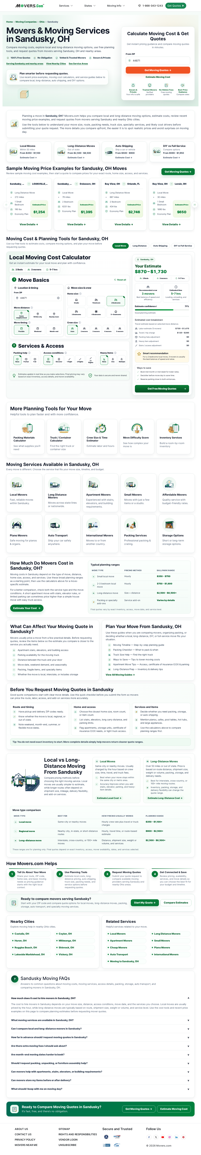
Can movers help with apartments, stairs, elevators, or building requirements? (100, 1071)
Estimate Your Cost (27, 608)
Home (9, 21)
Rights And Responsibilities (78, 1134)
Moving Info (114, 5)
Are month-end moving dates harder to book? (100, 1054)
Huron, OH (21, 940)
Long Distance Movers (167, 933)
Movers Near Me (26, 1145)
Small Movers (162, 940)
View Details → (29, 224)
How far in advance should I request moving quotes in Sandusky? (100, 1037)
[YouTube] (163, 1137)
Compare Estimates (176, 902)
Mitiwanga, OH (67, 940)
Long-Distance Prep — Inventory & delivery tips (138, 669)
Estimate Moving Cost (158, 77)
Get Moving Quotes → (158, 70)
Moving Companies (26, 21)
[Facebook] (149, 1137)
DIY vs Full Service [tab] (183, 246)
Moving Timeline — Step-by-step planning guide (138, 645)
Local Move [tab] (120, 246)
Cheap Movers (118, 947)
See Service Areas (78, 63)
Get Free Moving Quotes (162, 388)
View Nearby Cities (56, 63)
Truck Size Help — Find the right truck (133, 654)
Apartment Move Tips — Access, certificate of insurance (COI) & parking (151, 664)
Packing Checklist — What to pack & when (135, 649)
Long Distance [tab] (140, 246)
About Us (21, 1129)
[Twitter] (156, 1137)
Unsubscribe (67, 1145)
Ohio (42, 21)
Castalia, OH (22, 933)
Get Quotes (174, 5)
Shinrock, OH (66, 947)
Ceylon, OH (65, 933)
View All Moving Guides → (120, 674)
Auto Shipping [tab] (160, 246)
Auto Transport (119, 954)
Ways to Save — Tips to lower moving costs (136, 659)
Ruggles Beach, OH (26, 947)
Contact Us (23, 1134)
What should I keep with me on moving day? (100, 1089)
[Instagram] (169, 1137)
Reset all (121, 279)
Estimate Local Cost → (109, 798)
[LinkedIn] (176, 1137)
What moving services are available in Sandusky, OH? (100, 1020)
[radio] (21, 315)
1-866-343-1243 (152, 5)
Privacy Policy (25, 1139)
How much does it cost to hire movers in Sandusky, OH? (100, 998)
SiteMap (64, 1129)
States (88, 5)
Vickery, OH (65, 954)
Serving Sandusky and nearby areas (24, 63)
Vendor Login (68, 1139)
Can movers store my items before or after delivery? (100, 1080)
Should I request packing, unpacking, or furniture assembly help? (100, 1063)
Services (64, 5)
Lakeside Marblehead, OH (30, 954)
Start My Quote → (145, 902)
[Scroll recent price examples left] (6, 205)
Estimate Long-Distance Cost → (165, 798)
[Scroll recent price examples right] (195, 205)
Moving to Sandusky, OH (124, 961)
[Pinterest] (183, 1137)
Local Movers (118, 933)
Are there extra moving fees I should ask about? (100, 1046)
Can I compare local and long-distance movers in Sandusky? (100, 1028)
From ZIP (130, 54)
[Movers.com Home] (30, 6)
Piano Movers (162, 947)
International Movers (166, 954)
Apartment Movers (121, 940)
